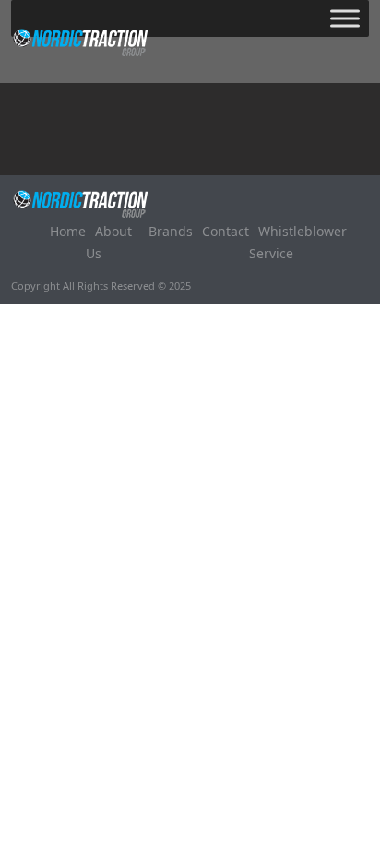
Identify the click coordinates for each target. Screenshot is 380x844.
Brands (170, 231)
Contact (225, 231)
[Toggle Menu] (345, 18)
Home (68, 231)
